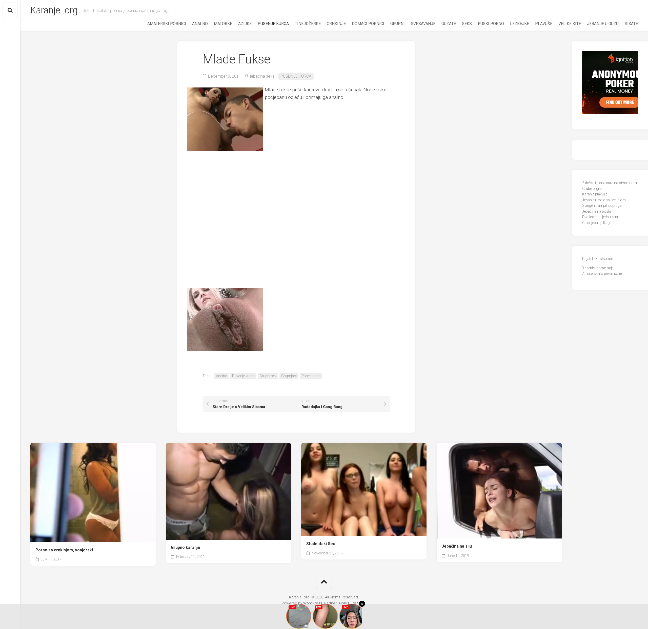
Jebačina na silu (457, 546)
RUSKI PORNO (491, 23)
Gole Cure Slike (352, 603)
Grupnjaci (289, 376)
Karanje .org (53, 10)
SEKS (467, 23)
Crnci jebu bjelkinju (596, 223)
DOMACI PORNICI (368, 23)
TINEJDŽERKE (308, 23)
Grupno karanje (185, 547)
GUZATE (448, 23)
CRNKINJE (336, 23)
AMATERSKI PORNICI (166, 23)
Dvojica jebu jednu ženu (600, 217)
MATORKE (223, 23)
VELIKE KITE (569, 23)
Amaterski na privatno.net (602, 274)
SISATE (631, 23)
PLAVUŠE (543, 23)
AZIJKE (245, 23)
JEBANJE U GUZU (603, 23)
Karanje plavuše (594, 194)
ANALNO (200, 23)
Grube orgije (591, 189)
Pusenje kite (310, 376)
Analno (221, 376)
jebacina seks (262, 76)
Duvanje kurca (243, 376)
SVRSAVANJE (423, 23)
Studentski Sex (320, 543)
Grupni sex (267, 376)
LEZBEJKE (519, 23)
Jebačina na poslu (596, 211)
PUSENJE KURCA (273, 23)
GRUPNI (397, 23)
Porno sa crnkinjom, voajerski (64, 550)
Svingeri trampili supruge (601, 206)
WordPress (312, 603)
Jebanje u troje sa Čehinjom (604, 200)
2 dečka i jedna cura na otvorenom (609, 183)
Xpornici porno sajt (597, 268)
